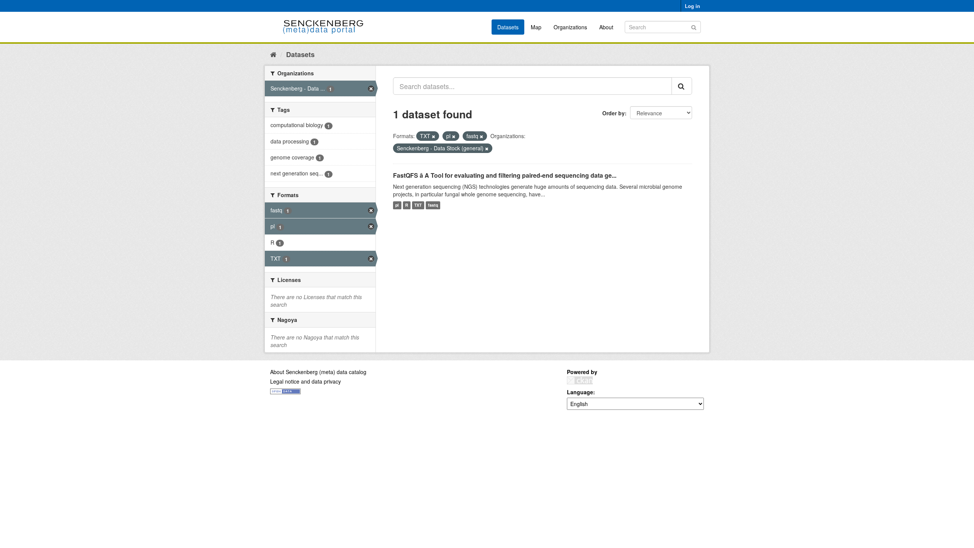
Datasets (508, 27)
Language (580, 392)
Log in (692, 6)
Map (536, 27)
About (606, 27)
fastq (433, 205)
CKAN (580, 380)
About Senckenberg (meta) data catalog (318, 372)
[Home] (273, 54)
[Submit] (694, 26)
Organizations (570, 27)
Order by (613, 113)
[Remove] (433, 136)
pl (397, 205)
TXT (418, 205)
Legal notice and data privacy (305, 381)
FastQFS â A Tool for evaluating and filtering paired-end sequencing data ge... (504, 175)
